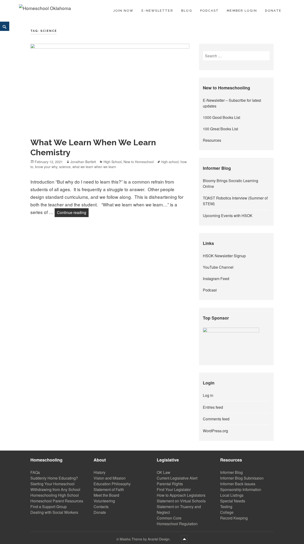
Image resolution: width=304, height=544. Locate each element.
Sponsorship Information (240, 489)
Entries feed (213, 407)
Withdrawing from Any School (55, 489)
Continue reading (73, 212)
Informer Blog (231, 472)
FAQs (35, 472)
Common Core (169, 518)
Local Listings (231, 495)
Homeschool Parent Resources (56, 501)
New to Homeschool (139, 161)
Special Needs (232, 501)
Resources (212, 140)
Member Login (242, 10)
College (226, 512)
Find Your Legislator (174, 489)
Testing (226, 506)
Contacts (101, 506)
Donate (273, 10)
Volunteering (104, 501)
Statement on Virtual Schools (181, 501)
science (65, 166)
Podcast (209, 10)
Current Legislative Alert (177, 478)
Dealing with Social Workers (54, 512)
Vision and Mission (110, 478)
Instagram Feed (216, 278)
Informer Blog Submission (242, 478)
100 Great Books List (220, 128)
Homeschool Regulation (177, 523)
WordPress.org (215, 430)
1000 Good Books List (221, 117)
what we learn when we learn (94, 166)
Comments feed (216, 419)
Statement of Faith (109, 489)
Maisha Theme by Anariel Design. (145, 539)
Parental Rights (170, 483)
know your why (46, 166)
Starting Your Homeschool (52, 483)
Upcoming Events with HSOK (227, 215)
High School (113, 161)
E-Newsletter (157, 10)
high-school (170, 161)
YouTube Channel (218, 267)
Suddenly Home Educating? (54, 478)
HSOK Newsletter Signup (224, 255)
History (99, 472)
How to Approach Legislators (181, 495)
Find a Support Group (48, 506)
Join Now (123, 10)
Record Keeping (234, 518)
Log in (208, 395)
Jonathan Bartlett (83, 161)
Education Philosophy (112, 483)
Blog (186, 10)
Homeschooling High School (54, 495)
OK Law (163, 472)
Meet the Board (106, 495)
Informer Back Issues (237, 483)
